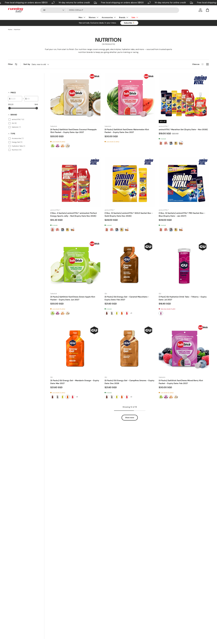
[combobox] (109, 10)
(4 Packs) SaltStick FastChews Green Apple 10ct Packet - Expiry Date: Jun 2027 (72, 298)
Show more (129, 418)
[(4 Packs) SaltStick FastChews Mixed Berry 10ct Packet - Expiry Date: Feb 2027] (184, 349)
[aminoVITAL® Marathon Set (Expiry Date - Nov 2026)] (184, 98)
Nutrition (17, 29)
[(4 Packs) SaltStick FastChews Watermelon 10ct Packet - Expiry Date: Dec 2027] (130, 98)
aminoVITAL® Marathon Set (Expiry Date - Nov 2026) (183, 129)
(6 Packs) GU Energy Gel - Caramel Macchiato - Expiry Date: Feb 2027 (127, 298)
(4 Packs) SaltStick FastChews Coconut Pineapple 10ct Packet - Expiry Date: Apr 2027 (73, 131)
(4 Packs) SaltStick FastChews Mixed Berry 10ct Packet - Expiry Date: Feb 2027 (181, 382)
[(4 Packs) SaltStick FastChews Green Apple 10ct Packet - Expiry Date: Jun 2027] (75, 265)
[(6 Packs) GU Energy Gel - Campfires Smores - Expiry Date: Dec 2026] (130, 349)
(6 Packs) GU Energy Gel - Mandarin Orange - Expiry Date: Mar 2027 (74, 382)
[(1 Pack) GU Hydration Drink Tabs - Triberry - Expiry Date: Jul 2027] (184, 265)
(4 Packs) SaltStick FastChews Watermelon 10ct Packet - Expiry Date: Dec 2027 (127, 131)
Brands (122, 17)
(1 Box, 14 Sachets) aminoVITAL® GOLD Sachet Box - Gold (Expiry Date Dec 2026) (129, 214)
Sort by (26, 64)
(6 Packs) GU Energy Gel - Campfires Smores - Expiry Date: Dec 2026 (129, 382)
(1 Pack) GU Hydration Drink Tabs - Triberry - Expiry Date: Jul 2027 (183, 298)
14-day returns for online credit (74, 2)
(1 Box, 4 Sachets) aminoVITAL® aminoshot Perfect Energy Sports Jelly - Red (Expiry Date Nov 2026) (73, 214)
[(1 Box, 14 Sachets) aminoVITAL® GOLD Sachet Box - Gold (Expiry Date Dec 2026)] (130, 182)
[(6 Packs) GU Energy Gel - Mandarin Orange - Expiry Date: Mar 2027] (75, 349)
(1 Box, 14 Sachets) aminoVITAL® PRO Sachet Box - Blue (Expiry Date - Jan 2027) (182, 214)
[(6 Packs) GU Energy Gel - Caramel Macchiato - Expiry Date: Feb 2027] (130, 265)
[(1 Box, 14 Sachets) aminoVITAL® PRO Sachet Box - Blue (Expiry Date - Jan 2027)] (184, 182)
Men (81, 17)
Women (92, 17)
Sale (133, 17)
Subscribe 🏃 (129, 23)
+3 (131, 313)
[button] (207, 10)
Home (10, 29)
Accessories (107, 17)
